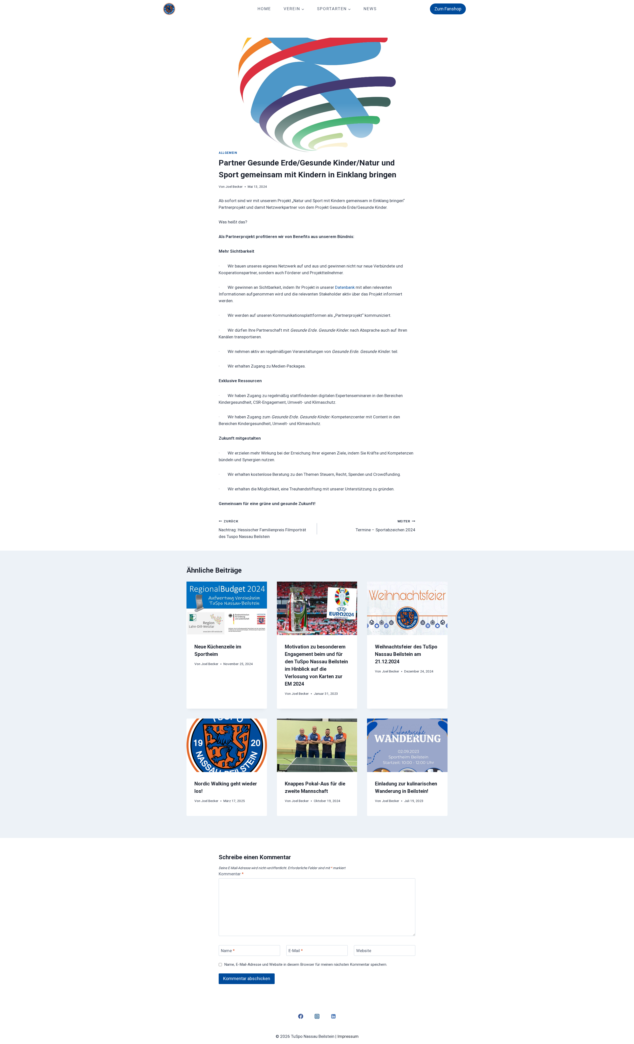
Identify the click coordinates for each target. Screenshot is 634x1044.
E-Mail (296, 950)
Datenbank (345, 287)
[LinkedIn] (333, 1016)
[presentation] (226, 608)
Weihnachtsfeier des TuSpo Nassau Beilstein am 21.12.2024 (406, 654)
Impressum (348, 1036)
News (370, 8)
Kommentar (231, 873)
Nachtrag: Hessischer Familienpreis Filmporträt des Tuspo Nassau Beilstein (262, 529)
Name (228, 950)
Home (264, 8)
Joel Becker (234, 186)
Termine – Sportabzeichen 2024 (385, 525)
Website (363, 950)
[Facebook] (300, 1016)
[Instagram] (317, 1016)
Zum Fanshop (447, 8)
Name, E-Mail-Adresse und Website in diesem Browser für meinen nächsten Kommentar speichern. (305, 964)
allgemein (228, 153)
